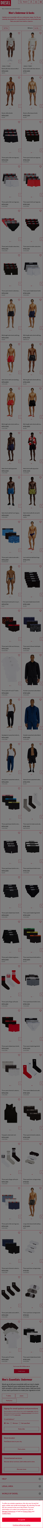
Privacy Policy (27, 1511)
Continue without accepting (21, 1525)
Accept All (21, 1520)
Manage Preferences (8, 1511)
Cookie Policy (6, 1513)
